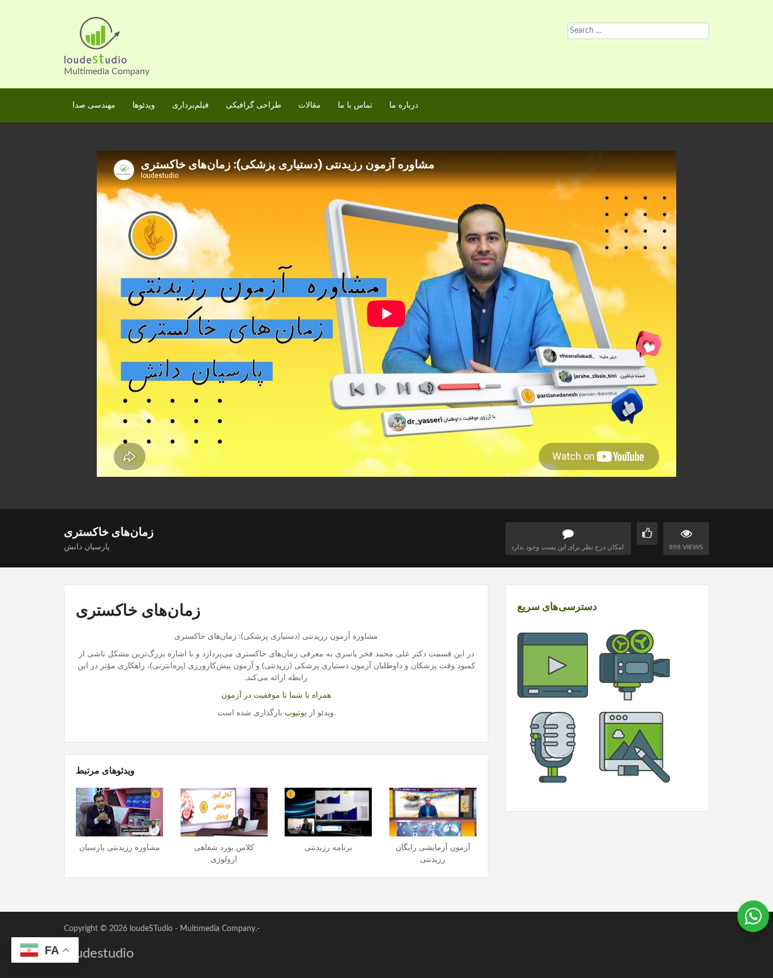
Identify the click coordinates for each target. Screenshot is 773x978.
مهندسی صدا (93, 105)
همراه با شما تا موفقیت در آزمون (276, 695)
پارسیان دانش (87, 547)
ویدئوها (143, 105)
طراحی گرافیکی (253, 105)
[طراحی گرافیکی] (634, 776)
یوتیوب (296, 713)
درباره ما (403, 105)
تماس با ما (355, 105)
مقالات (309, 105)
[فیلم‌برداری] (634, 694)
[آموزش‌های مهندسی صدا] (552, 776)
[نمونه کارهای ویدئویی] (552, 694)
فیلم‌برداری (190, 105)
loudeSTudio (151, 929)
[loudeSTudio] (95, 39)
